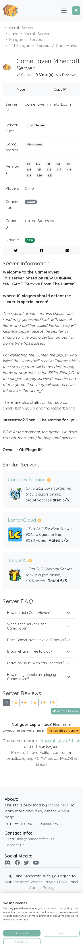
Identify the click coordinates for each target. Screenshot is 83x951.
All (6, 702)
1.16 (49, 169)
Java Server (36, 125)
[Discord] (7, 862)
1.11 (48, 163)
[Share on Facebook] (42, 250)
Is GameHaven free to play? (29, 651)
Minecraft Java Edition (60, 740)
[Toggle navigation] (64, 10)
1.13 (68, 163)
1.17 (59, 169)
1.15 (39, 169)
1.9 (28, 163)
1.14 (29, 169)
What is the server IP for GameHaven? (26, 626)
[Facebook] (17, 862)
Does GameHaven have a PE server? (36, 640)
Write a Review (67, 711)
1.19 (29, 175)
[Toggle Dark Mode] (76, 10)
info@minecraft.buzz (35, 838)
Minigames (34, 144)
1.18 (69, 169)
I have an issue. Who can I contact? (35, 663)
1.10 (38, 163)
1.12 (58, 163)
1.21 (50, 175)
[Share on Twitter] (16, 250)
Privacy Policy (56, 881)
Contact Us (14, 844)
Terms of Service (28, 881)
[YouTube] (36, 862)
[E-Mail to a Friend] (67, 250)
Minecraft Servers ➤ (63, 731)
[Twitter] (26, 862)
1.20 (39, 175)
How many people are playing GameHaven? (31, 676)
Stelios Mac (58, 804)
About (63, 810)
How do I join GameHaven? (28, 612)
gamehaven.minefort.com (48, 104)
